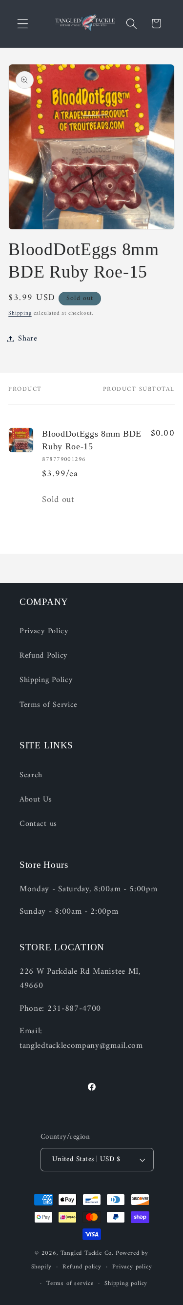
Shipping (19, 313)
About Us (36, 799)
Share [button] (27, 338)
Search (31, 775)
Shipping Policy (46, 680)
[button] (22, 23)
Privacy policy (132, 1267)
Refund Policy (43, 656)
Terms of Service (49, 705)
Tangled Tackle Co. (87, 1253)
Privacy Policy (44, 631)
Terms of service (70, 1283)
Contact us (38, 824)
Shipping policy (125, 1283)
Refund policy (81, 1267)
